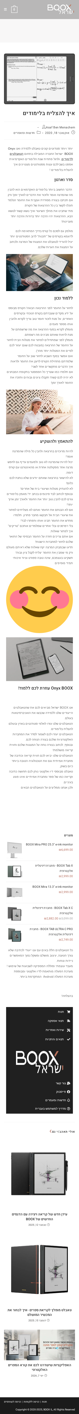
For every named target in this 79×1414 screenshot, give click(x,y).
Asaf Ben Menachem (60, 127)
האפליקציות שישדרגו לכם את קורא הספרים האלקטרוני (39, 1367)
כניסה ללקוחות (31, 1402)
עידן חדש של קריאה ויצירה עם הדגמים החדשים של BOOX (39, 1217)
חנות (44, 1402)
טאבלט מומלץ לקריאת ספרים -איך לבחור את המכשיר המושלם (40, 1312)
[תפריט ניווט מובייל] (7, 9)
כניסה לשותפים (12, 1402)
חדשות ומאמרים (24, 133)
